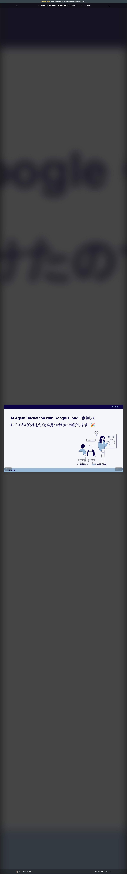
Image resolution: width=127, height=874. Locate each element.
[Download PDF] (110, 871)
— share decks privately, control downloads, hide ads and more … (63, 1)
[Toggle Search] (109, 5)
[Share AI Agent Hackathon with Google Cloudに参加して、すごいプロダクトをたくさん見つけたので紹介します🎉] (102, 871)
